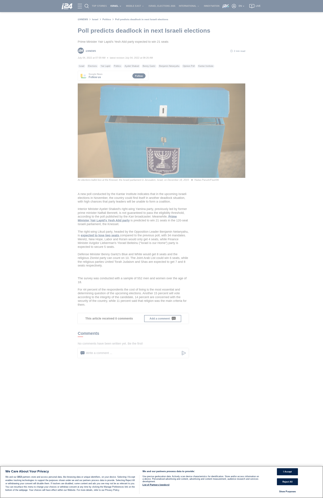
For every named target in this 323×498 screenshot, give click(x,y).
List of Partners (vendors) (155, 485)
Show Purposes (287, 491)
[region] (161, 482)
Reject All (287, 482)
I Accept (287, 471)
